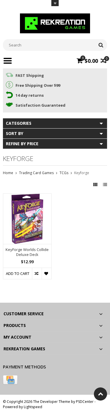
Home (8, 172)
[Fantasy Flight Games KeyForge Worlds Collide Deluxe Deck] (27, 197)
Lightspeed (33, 406)
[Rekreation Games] (55, 23)
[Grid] (96, 184)
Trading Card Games (36, 172)
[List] (105, 184)
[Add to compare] (37, 273)
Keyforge (81, 172)
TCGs (64, 172)
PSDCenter (85, 401)
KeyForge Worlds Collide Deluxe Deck (27, 252)
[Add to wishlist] (46, 273)
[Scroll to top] (100, 394)
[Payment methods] (10, 379)
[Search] (100, 45)
